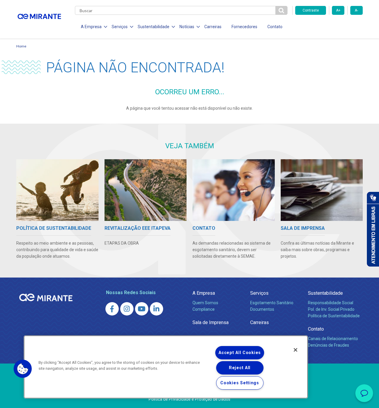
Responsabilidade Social (330, 302)
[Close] (295, 349)
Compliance (203, 309)
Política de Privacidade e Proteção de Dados (189, 399)
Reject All (239, 367)
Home (21, 46)
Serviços (259, 293)
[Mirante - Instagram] (127, 308)
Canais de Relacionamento (333, 338)
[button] (22, 368)
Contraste (311, 10)
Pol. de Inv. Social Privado (331, 309)
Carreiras (212, 26)
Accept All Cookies (240, 352)
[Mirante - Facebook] (112, 308)
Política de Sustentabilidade (334, 315)
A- (356, 10)
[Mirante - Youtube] (141, 308)
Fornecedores (244, 26)
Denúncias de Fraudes (328, 345)
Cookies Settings (239, 382)
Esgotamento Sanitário (271, 302)
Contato (274, 26)
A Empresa (203, 293)
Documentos (262, 309)
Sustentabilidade (325, 293)
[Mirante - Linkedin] (156, 308)
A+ (338, 10)
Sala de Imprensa (210, 322)
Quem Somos (205, 302)
